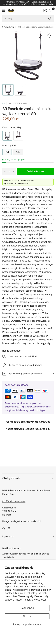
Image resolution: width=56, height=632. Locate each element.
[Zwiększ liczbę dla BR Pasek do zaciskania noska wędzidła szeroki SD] (13, 171)
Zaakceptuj (27, 607)
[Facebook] (4, 528)
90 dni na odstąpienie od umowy (25, 365)
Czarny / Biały (7, 135)
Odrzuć (27, 616)
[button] (28, 428)
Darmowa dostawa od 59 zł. (23, 356)
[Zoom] (48, 35)
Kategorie (7, 536)
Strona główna (8, 27)
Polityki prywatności (34, 599)
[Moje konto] (45, 10)
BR (3, 103)
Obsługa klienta (11, 478)
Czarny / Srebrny (18, 135)
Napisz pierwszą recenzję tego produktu (28, 428)
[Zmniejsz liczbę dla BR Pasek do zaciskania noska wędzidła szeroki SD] (4, 171)
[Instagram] (10, 528)
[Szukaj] (50, 18)
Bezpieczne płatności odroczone (25, 373)
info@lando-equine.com (13, 501)
